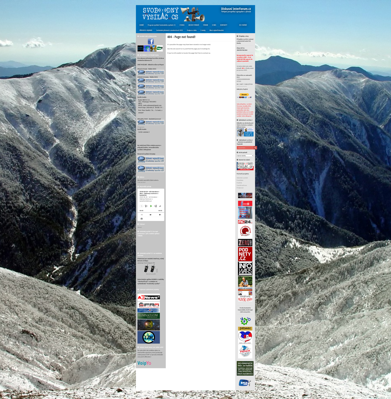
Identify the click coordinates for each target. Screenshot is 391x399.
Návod (139, 227)
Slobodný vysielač (242, 178)
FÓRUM (205, 25)
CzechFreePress (242, 185)
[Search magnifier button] (255, 147)
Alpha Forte (215, 392)
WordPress (207, 392)
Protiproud (240, 188)
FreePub (239, 183)
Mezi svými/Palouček (217, 30)
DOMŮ (141, 25)
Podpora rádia (192, 30)
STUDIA (182, 25)
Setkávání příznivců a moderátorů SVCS (169, 30)
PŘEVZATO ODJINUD (145, 30)
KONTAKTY (223, 25)
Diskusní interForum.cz (236, 9)
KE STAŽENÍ (243, 25)
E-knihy (203, 30)
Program (140, 127)
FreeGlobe (240, 180)
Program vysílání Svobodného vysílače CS (161, 25)
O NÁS (214, 25)
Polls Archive (141, 182)
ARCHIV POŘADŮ (193, 25)
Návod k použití (151, 274)
